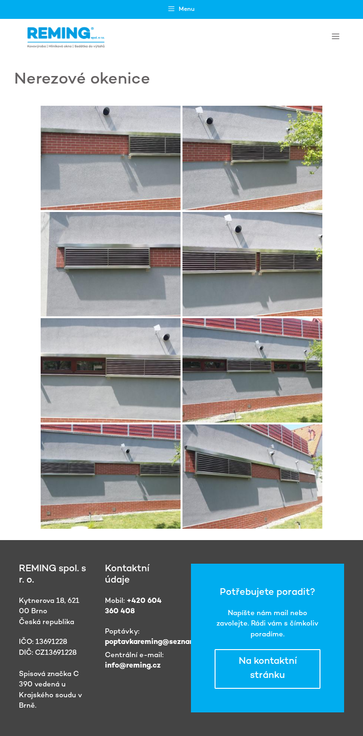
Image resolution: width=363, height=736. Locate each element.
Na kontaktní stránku (268, 669)
